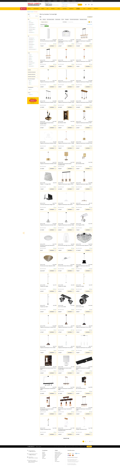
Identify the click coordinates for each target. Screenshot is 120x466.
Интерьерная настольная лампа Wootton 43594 (46, 123)
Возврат (43, 0)
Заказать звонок (38, 446)
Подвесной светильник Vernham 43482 (66, 224)
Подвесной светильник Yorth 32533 (47, 81)
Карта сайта (44, 458)
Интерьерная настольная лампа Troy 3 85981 (48, 368)
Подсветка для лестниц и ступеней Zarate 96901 (65, 41)
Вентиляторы (31, 22)
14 (89, 441)
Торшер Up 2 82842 (62, 286)
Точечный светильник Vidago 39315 (47, 204)
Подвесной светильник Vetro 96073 (65, 204)
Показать (32, 100)
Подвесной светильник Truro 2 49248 (47, 347)
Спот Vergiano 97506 (80, 224)
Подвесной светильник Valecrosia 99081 (83, 266)
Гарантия (37, 0)
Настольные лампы (32, 27)
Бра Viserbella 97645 (80, 163)
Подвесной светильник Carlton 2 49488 (66, 143)
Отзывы (49, 0)
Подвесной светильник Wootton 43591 (84, 122)
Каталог (24, 8)
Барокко (30, 58)
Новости (56, 459)
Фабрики (43, 453)
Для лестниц (31, 42)
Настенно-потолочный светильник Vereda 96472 (47, 246)
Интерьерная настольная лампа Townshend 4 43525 (46, 409)
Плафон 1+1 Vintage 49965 (45, 184)
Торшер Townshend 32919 (45, 429)
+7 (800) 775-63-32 (51, 4)
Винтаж (30, 59)
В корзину (52, 45)
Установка (55, 0)
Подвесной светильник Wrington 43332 (84, 81)
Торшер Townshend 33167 (81, 429)
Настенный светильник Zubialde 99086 (48, 40)
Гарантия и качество (58, 454)
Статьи (56, 460)
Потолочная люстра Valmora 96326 (65, 265)
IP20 (30, 80)
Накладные (31, 47)
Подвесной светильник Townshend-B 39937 (47, 389)
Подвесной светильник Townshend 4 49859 (65, 389)
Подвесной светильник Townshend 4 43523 (83, 409)
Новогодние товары (32, 29)
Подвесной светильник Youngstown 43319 (83, 41)
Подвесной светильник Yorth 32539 (65, 61)
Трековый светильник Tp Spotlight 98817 (83, 368)
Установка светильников (58, 453)
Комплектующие (31, 24)
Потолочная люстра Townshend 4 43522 (65, 409)
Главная (28, 11)
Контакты (74, 0)
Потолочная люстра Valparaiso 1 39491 (84, 245)
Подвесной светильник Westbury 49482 (48, 143)
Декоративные (31, 41)
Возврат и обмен (57, 455)
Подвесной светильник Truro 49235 (65, 327)
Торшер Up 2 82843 (80, 286)
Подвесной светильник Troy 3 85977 (65, 347)
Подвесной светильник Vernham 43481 (48, 224)
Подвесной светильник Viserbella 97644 (48, 163)
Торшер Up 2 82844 (44, 286)
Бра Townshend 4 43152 (81, 388)
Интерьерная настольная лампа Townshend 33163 (64, 430)
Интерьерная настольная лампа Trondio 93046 (64, 368)
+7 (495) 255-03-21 (51, 5)
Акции (43, 457)
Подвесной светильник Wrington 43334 (66, 102)
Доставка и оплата (30, 0)
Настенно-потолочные (32, 49)
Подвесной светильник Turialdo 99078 (48, 327)
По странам (44, 454)
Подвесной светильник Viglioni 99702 (65, 184)
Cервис (56, 450)
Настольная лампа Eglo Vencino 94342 (66, 245)
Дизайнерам (62, 0)
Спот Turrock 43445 (62, 306)
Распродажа (44, 455)
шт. (82, 446)
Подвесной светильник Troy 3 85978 (83, 347)
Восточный (31, 61)
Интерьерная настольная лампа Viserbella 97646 (64, 164)
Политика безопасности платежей (72, 457)
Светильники (31, 32)
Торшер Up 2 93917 (44, 306)
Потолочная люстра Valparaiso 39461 (47, 265)
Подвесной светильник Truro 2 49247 (83, 327)
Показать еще (66, 438)
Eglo (30, 89)
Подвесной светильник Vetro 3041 (83, 204)
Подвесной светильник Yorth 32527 (65, 81)
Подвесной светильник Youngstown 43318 (47, 62)
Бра (30, 21)
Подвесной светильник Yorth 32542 (83, 61)
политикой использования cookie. (73, 461)
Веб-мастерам (57, 456)
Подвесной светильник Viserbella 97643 (84, 143)
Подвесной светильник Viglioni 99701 (83, 184)
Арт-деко (31, 56)
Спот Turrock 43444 (80, 306)
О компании (44, 450)
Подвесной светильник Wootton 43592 (84, 102)
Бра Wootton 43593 (62, 122)
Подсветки (31, 30)
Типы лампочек (57, 461)
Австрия (31, 94)
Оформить (89, 446)
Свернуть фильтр (44, 22)
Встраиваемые (32, 39)
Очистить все (89, 24)
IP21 (30, 82)
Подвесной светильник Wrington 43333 (48, 102)
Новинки (43, 456)
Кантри (30, 64)
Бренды (68, 0)
